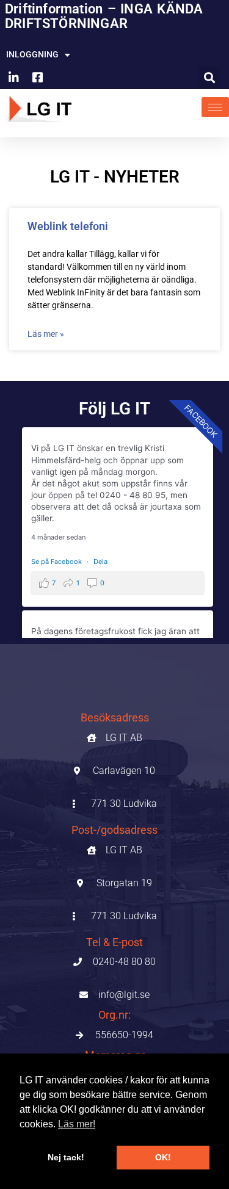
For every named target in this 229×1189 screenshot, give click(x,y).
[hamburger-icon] (215, 107)
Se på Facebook (57, 561)
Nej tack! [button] (66, 1157)
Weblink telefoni (67, 226)
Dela (100, 561)
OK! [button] (163, 1157)
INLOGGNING (32, 54)
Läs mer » (45, 334)
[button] (209, 78)
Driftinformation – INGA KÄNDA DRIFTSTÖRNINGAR (104, 16)
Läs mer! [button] (76, 1124)
